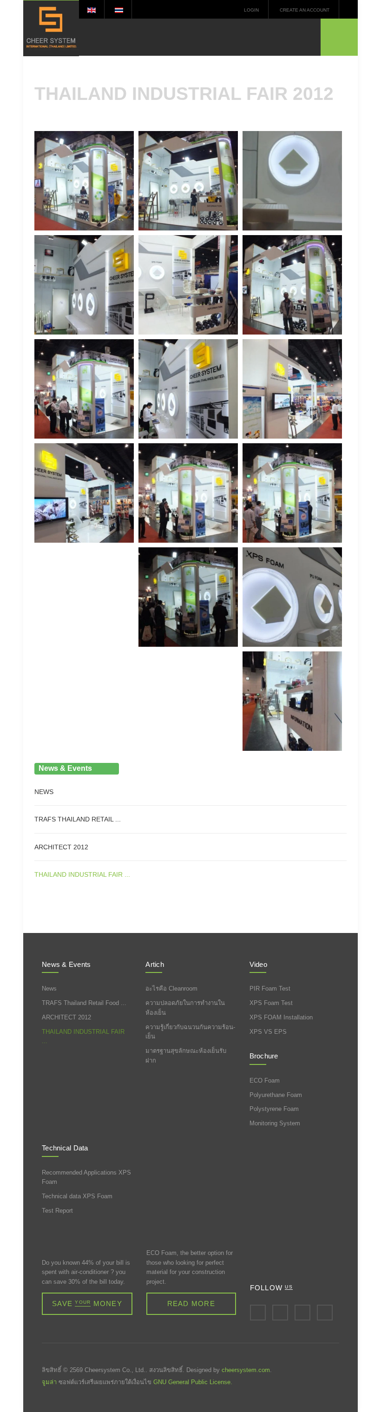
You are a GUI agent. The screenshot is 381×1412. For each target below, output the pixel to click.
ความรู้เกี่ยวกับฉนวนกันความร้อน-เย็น (190, 1032)
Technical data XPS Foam (77, 1196)
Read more (191, 1303)
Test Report (57, 1210)
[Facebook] (258, 1312)
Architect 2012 (61, 847)
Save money (87, 1303)
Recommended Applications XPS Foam (86, 1177)
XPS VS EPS (268, 1031)
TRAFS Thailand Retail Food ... (84, 1002)
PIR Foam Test (270, 988)
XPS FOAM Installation (281, 1017)
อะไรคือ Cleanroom (171, 988)
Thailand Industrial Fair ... (82, 874)
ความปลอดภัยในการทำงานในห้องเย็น (185, 1007)
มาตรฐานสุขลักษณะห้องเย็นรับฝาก (185, 1055)
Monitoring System (275, 1123)
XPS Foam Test (271, 1002)
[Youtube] (325, 1312)
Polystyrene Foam (274, 1108)
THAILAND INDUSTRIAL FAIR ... (83, 1036)
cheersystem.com (246, 1369)
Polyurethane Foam (276, 1094)
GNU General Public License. (192, 1382)
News (43, 791)
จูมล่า (49, 1382)
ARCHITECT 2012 (66, 1017)
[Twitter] (280, 1312)
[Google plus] (302, 1312)
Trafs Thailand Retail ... (77, 819)
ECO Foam (265, 1080)
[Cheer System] (51, 28)
